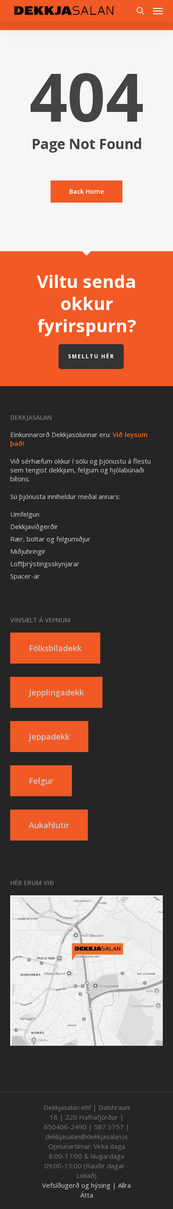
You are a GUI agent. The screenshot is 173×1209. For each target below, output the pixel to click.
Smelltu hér (91, 356)
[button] (158, 10)
